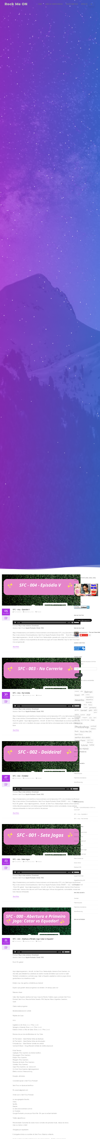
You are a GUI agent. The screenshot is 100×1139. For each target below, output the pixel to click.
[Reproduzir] (15, 622)
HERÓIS (77, 714)
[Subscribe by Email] (79, 650)
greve (95, 712)
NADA (76, 863)
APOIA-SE (84, 4)
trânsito (77, 745)
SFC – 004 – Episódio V (21, 609)
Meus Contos (77, 858)
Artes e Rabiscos (78, 832)
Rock (76, 731)
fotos (90, 705)
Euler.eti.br (77, 756)
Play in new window (24, 625)
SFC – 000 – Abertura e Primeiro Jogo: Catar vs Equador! (33, 939)
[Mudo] (72, 622)
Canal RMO (77, 836)
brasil (77, 695)
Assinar (78, 675)
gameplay (92, 707)
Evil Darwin (77, 845)
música (78, 723)
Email (38, 628)
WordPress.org (78, 782)
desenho (79, 700)
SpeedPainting (78, 880)
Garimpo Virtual (78, 854)
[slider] (67, 951)
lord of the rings (85, 720)
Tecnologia (77, 884)
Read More (16, 646)
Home (40, 4)
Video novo (81, 748)
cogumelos (89, 697)
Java (90, 717)
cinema (87, 694)
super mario (90, 740)
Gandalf (83, 710)
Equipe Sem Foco (72, 4)
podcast (93, 726)
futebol (85, 707)
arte (82, 691)
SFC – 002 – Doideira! (20, 776)
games (77, 710)
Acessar (76, 769)
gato (90, 710)
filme (85, 704)
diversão (89, 702)
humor (83, 715)
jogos (94, 717)
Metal (92, 720)
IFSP (88, 715)
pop (75, 871)
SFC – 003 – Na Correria (21, 693)
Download (35, 625)
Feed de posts (78, 773)
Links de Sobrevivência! (54, 4)
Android (77, 691)
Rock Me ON (16, 4)
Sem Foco (79, 734)
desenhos (89, 699)
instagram (84, 717)
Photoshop (82, 727)
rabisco (93, 728)
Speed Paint (80, 740)
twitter (91, 745)
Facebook (78, 705)
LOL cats (77, 720)
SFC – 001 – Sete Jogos (21, 859)
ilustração (77, 717)
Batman (88, 692)
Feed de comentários (80, 778)
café (82, 694)
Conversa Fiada (78, 841)
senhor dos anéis (82, 737)
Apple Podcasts (31, 628)
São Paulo (90, 742)
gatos (95, 710)
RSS (42, 628)
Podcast (39, 612)
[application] (46, 622)
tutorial (84, 745)
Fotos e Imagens (78, 849)
